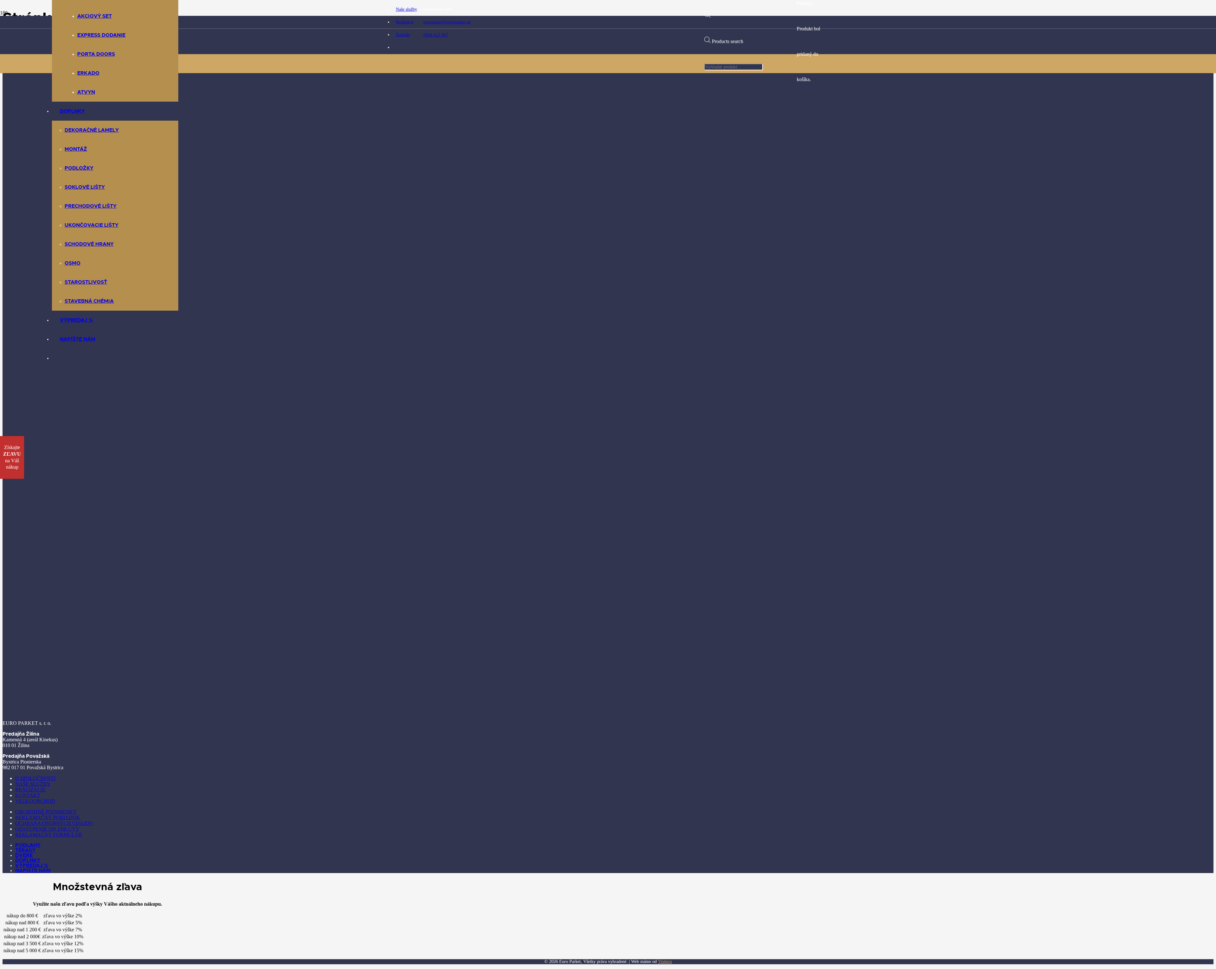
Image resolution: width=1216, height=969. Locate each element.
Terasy (25, 850)
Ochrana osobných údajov (54, 823)
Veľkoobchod (35, 801)
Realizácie (30, 789)
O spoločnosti (35, 778)
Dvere (24, 855)
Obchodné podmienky (46, 811)
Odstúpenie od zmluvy (47, 829)
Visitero (665, 961)
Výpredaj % (31, 865)
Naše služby (32, 784)
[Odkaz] (542, 226)
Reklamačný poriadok (47, 817)
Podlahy (28, 845)
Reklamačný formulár (48, 834)
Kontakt (27, 795)
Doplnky (27, 860)
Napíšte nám (33, 870)
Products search (727, 41)
